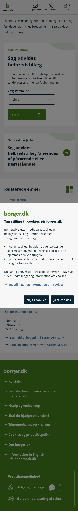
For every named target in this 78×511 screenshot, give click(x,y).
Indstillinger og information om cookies (36, 284)
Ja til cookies (62, 300)
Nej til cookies (36, 300)
